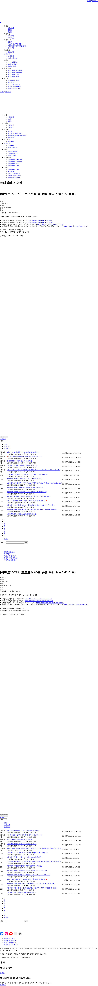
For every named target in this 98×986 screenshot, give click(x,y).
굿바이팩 (11, 48)
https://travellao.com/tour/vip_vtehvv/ (39, 222)
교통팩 (10, 42)
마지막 (6, 539)
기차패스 (11, 38)
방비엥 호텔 (12, 66)
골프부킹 (11, 52)
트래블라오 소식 (13, 80)
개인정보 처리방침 (10, 940)
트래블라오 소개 (9, 938)
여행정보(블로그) (10, 560)
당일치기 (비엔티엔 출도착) (17, 46)
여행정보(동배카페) (14, 88)
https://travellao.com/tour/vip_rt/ (76, 226)
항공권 (10, 32)
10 (4, 535)
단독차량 (11, 28)
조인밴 (10, 30)
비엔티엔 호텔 (12, 58)
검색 (26, 542)
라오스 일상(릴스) (14, 84)
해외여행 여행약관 (10, 942)
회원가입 (3, 985)
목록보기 (3, 439)
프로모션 (7, 446)
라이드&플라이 (13, 64)
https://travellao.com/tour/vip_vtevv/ (38, 220)
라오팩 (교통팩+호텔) (15, 44)
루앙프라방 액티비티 (15, 72)
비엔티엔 (7, 54)
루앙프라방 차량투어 (15, 70)
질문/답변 (11, 82)
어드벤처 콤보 (12, 62)
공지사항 (7, 448)
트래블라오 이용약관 (11, 945)
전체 (5, 444)
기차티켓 (11, 36)
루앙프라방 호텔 (13, 76)
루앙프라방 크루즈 (14, 74)
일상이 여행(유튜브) (14, 86)
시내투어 (11, 56)
